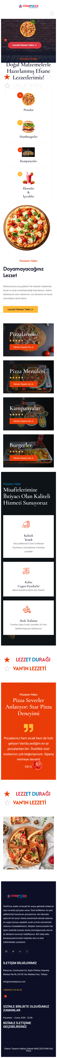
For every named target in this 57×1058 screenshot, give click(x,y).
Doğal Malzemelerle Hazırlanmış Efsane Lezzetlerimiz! (28, 71)
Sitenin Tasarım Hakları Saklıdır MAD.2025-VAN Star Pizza (28, 1049)
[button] (52, 14)
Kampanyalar (28, 161)
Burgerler (21, 445)
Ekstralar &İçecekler (28, 192)
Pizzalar (29, 110)
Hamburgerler (28, 137)
